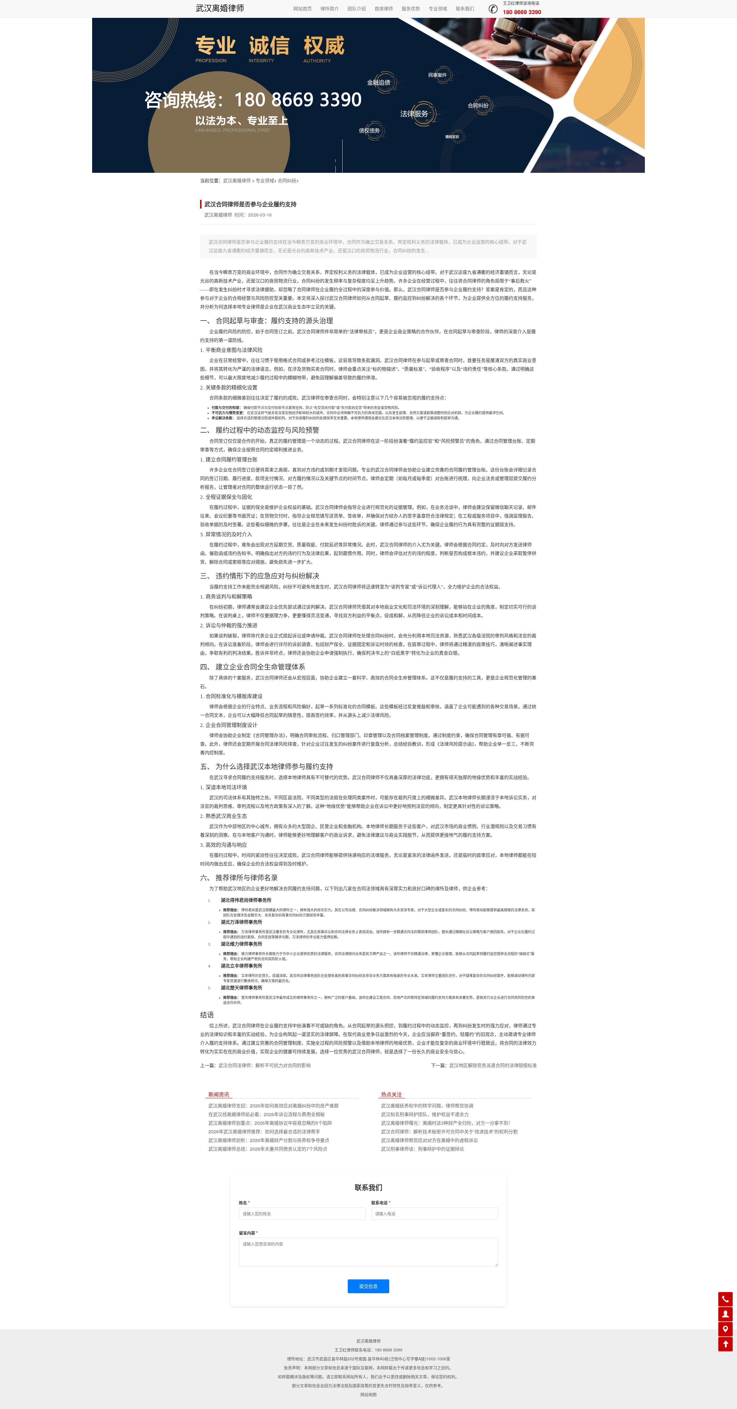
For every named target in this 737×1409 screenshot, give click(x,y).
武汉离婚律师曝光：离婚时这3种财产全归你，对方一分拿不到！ (447, 1123)
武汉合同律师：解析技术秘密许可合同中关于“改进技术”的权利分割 (449, 1131)
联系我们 (465, 8)
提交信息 (368, 1286)
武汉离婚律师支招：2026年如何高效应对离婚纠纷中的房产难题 (273, 1105)
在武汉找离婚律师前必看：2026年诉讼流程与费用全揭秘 (266, 1114)
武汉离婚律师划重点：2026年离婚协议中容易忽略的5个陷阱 (270, 1123)
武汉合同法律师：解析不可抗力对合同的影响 (265, 1065)
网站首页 (302, 8)
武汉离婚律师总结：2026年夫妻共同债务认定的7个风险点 (267, 1148)
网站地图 (368, 1394)
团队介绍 (356, 8)
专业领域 (438, 8)
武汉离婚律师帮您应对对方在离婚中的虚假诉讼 (429, 1140)
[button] (725, 1299)
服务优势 (411, 8)
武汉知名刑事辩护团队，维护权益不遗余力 (425, 1114)
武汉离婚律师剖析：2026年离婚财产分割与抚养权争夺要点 (268, 1140)
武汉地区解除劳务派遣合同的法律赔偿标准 (493, 1065)
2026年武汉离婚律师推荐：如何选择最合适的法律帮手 (264, 1131)
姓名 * (244, 1202)
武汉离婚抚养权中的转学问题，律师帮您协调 (427, 1105)
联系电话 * (380, 1202)
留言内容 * (248, 1233)
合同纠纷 (287, 180)
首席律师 (384, 8)
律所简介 (329, 8)
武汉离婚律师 (220, 8)
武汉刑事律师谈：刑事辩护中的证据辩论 (422, 1148)
